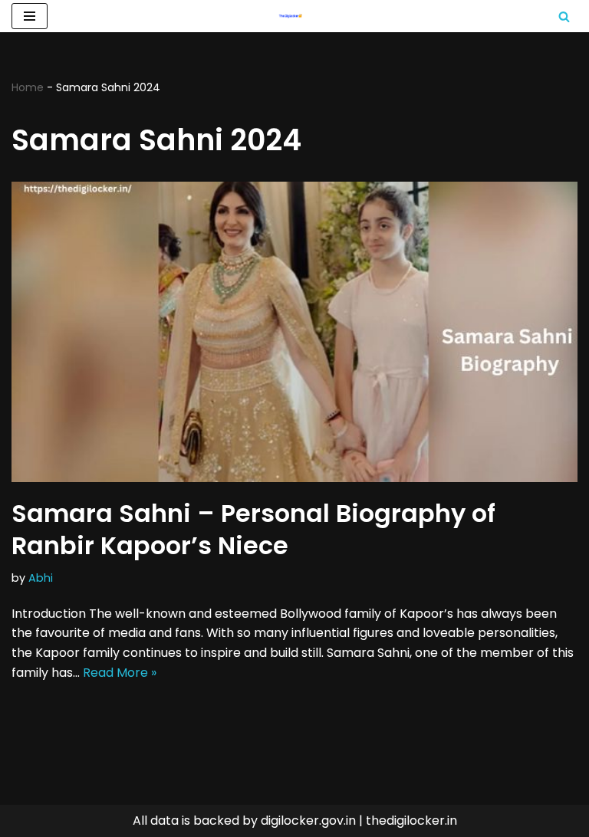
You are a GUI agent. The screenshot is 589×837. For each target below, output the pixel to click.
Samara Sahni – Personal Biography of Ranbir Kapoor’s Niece (253, 529)
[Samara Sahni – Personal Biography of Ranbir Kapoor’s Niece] (294, 332)
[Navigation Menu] (30, 16)
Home (28, 87)
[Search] (564, 16)
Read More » (119, 672)
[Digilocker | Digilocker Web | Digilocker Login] (294, 16)
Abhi (40, 578)
